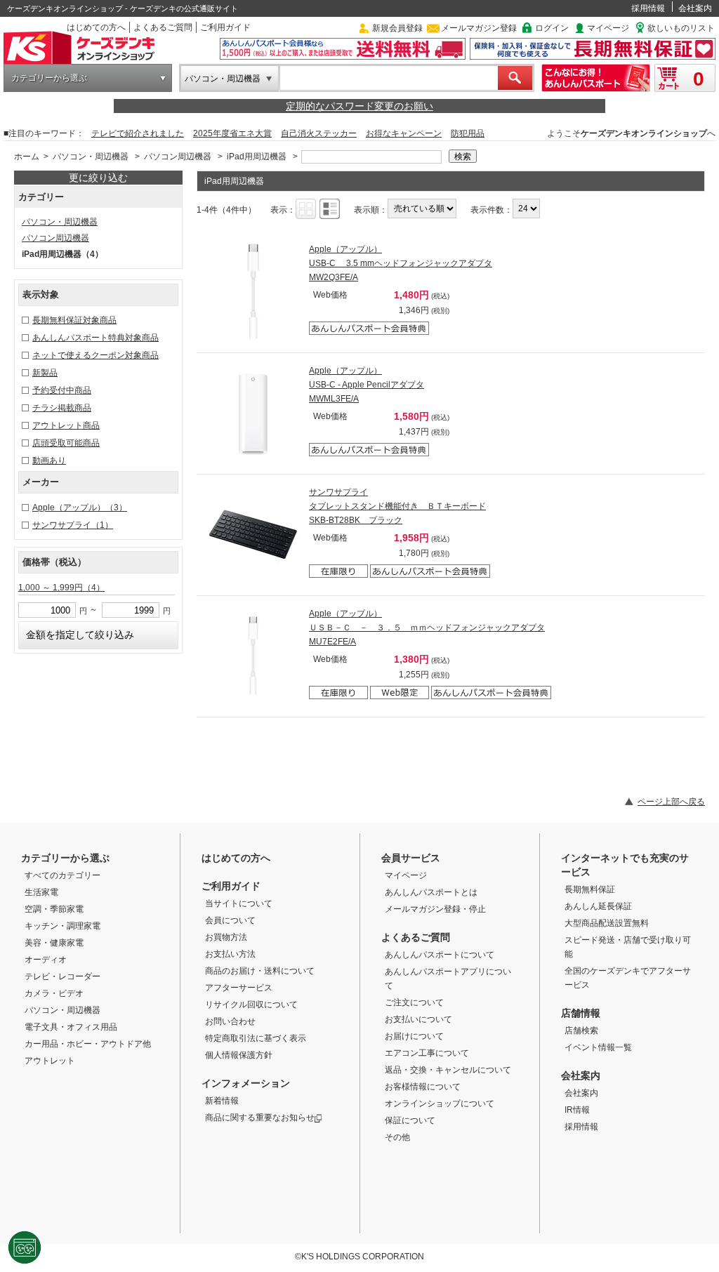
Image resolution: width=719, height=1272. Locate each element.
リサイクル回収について (251, 1004)
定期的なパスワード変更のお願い (359, 106)
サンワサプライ (72, 525)
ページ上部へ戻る (671, 802)
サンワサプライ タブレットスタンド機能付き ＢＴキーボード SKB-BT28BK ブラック (397, 506)
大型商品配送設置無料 (607, 923)
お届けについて (414, 1036)
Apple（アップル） (79, 507)
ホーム (26, 156)
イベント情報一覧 (598, 1047)
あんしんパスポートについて (439, 955)
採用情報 (648, 8)
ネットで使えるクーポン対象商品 (95, 355)
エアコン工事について (427, 1053)
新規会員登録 (397, 28)
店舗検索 (581, 1030)
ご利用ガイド (225, 27)
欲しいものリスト (681, 28)
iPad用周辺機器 (256, 156)
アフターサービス (238, 988)
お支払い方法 (230, 954)
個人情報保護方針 (238, 1055)
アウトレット (50, 1061)
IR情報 (577, 1110)
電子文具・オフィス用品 (71, 1027)
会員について (230, 920)
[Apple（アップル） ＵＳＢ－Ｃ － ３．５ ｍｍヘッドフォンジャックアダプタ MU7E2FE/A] (253, 656)
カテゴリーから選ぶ (49, 78)
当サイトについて (238, 903)
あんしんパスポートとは (431, 892)
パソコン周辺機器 (177, 156)
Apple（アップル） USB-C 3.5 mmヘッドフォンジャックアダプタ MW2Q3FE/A (400, 263)
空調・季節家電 (54, 909)
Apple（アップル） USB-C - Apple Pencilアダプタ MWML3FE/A (366, 385)
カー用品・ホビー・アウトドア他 (88, 1044)
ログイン (552, 28)
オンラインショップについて (439, 1103)
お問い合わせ (230, 1021)
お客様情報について (423, 1087)
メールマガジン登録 (479, 28)
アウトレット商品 (66, 425)
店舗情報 (580, 1013)
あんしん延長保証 (598, 906)
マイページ (608, 28)
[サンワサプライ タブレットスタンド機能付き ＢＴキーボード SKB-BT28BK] (253, 534)
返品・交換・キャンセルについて (448, 1070)
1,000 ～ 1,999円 (61, 587)
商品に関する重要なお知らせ (260, 1117)
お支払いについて (418, 1019)
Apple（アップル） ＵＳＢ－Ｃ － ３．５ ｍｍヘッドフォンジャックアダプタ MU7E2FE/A (427, 628)
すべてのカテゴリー (62, 875)
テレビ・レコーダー (62, 976)
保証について (410, 1120)
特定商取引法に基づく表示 (255, 1038)
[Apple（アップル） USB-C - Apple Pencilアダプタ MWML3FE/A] (253, 413)
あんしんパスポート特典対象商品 (95, 338)
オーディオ (46, 960)
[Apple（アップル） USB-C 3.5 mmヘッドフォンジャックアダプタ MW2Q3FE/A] (253, 291)
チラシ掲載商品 (61, 408)
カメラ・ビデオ (54, 993)
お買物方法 (226, 937)
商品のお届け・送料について (260, 971)
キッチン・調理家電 (62, 926)
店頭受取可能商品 (66, 443)
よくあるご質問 (162, 27)
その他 (397, 1137)
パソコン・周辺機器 (222, 79)
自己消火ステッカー (319, 133)
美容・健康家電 (54, 943)
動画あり (49, 460)
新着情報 (222, 1101)
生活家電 (41, 892)
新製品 (45, 373)
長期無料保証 (590, 889)
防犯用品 (467, 133)
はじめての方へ (96, 27)
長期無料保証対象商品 (74, 320)
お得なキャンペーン (404, 133)
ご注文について (414, 1002)
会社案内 (695, 8)
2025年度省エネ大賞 (232, 133)
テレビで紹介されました (137, 133)
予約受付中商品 (61, 390)
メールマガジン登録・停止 (435, 909)
